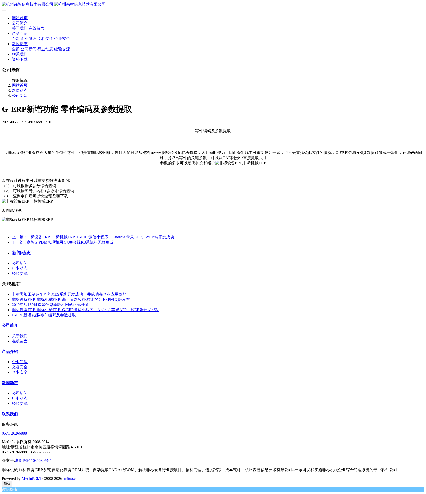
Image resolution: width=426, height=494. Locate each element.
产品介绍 (10, 351)
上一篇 (93, 237)
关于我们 (20, 336)
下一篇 (62, 242)
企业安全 (20, 372)
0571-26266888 (14, 433)
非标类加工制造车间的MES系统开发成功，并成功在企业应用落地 (69, 294)
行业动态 (20, 268)
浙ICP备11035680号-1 (33, 460)
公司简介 (10, 325)
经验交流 (20, 273)
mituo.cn (71, 478)
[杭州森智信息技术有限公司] (213, 4)
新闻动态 (20, 90)
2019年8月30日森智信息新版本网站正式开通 (50, 305)
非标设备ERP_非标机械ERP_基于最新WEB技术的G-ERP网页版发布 (71, 299)
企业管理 (20, 362)
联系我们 (10, 414)
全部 (16, 39)
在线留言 (20, 341)
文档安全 (20, 367)
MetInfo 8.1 (31, 478)
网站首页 (20, 18)
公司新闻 (20, 96)
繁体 (7, 484)
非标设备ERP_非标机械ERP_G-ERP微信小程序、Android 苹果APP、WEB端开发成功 (85, 310)
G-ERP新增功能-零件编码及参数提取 (44, 315)
